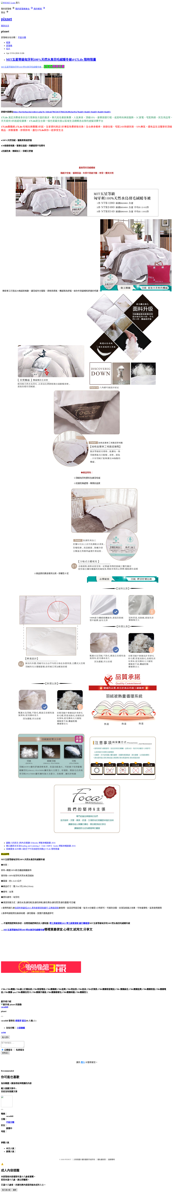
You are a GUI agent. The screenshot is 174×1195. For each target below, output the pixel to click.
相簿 (8, 42)
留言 (24, 1021)
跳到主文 (5, 26)
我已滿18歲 (6, 1190)
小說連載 (21, 1028)
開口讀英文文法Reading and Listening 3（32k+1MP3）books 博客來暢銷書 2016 (41, 846)
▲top (3, 1032)
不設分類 (22, 37)
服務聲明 (111, 1159)
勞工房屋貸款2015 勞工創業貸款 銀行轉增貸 (69, 923)
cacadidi (4, 1007)
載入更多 (5, 1037)
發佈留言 (5, 1053)
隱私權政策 (101, 1159)
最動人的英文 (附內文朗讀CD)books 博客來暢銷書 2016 (30, 843)
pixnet (6, 19)
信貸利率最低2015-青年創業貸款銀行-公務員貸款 (37, 908)
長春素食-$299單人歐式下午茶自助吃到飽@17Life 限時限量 (32, 849)
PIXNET (68, 1159)
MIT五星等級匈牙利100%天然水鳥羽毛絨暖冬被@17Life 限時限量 (51, 59)
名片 (8, 49)
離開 (14, 1190)
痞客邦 (18, 1021)
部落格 (9, 46)
